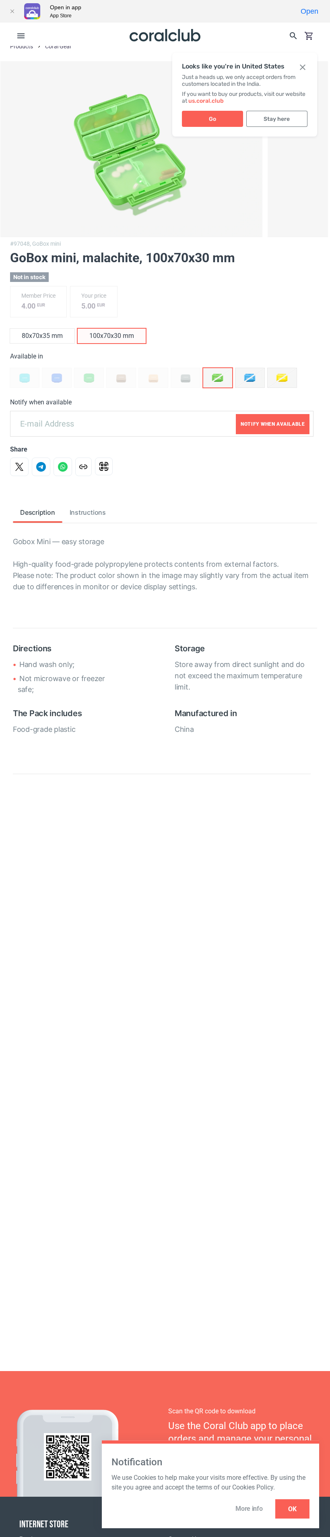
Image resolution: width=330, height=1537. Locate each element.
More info (248, 1508)
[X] (19, 467)
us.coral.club (206, 100)
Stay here (277, 119)
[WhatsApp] (63, 467)
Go (212, 119)
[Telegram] (41, 467)
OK (292, 1509)
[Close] (12, 11)
